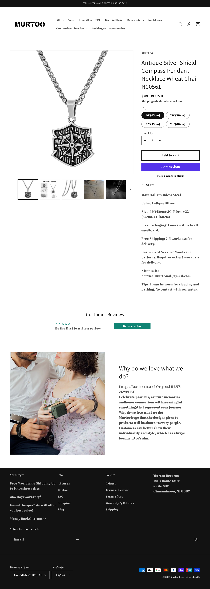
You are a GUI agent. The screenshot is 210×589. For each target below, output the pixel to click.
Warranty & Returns (120, 503)
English (60, 575)
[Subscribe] (77, 539)
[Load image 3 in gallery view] (72, 190)
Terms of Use (114, 496)
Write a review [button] (132, 326)
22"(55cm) (153, 124)
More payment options (170, 175)
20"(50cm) (177, 115)
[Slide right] (130, 189)
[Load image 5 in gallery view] (116, 190)
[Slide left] (13, 189)
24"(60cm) (177, 124)
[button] (60, 20)
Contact (63, 490)
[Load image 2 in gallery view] (50, 190)
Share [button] (150, 185)
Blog (61, 509)
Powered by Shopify (189, 576)
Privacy (111, 483)
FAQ (60, 496)
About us (64, 483)
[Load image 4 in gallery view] (94, 190)
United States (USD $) (28, 575)
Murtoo (174, 576)
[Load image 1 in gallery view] (28, 190)
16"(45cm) (153, 115)
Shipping (147, 101)
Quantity (147, 133)
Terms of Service (117, 490)
